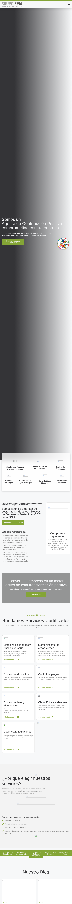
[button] (68, 4)
